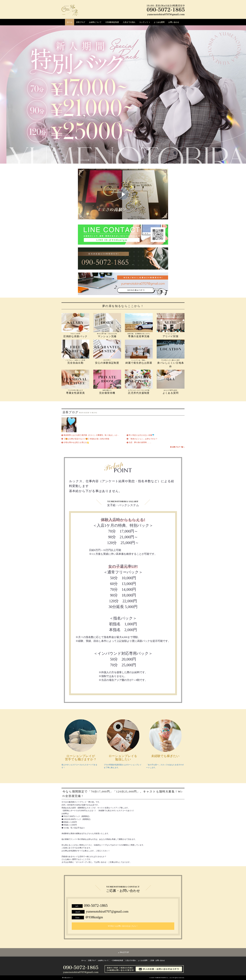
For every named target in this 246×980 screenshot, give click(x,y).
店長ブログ (80, 22)
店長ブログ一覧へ (178, 447)
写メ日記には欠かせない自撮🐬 (141, 435)
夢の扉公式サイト (67, 977)
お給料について (95, 22)
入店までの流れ (129, 22)
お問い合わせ (173, 22)
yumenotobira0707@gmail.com (107, 911)
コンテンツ (144, 22)
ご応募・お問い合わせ (157, 960)
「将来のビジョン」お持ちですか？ (143, 439)
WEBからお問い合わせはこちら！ (123, 926)
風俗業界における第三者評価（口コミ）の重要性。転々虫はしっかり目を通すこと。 (98, 435)
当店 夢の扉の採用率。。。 (140, 442)
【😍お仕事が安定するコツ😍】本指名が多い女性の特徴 (86, 439)
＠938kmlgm (94, 917)
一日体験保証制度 (117, 960)
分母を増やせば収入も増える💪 (76, 442)
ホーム (69, 22)
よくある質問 (159, 22)
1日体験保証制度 (112, 22)
